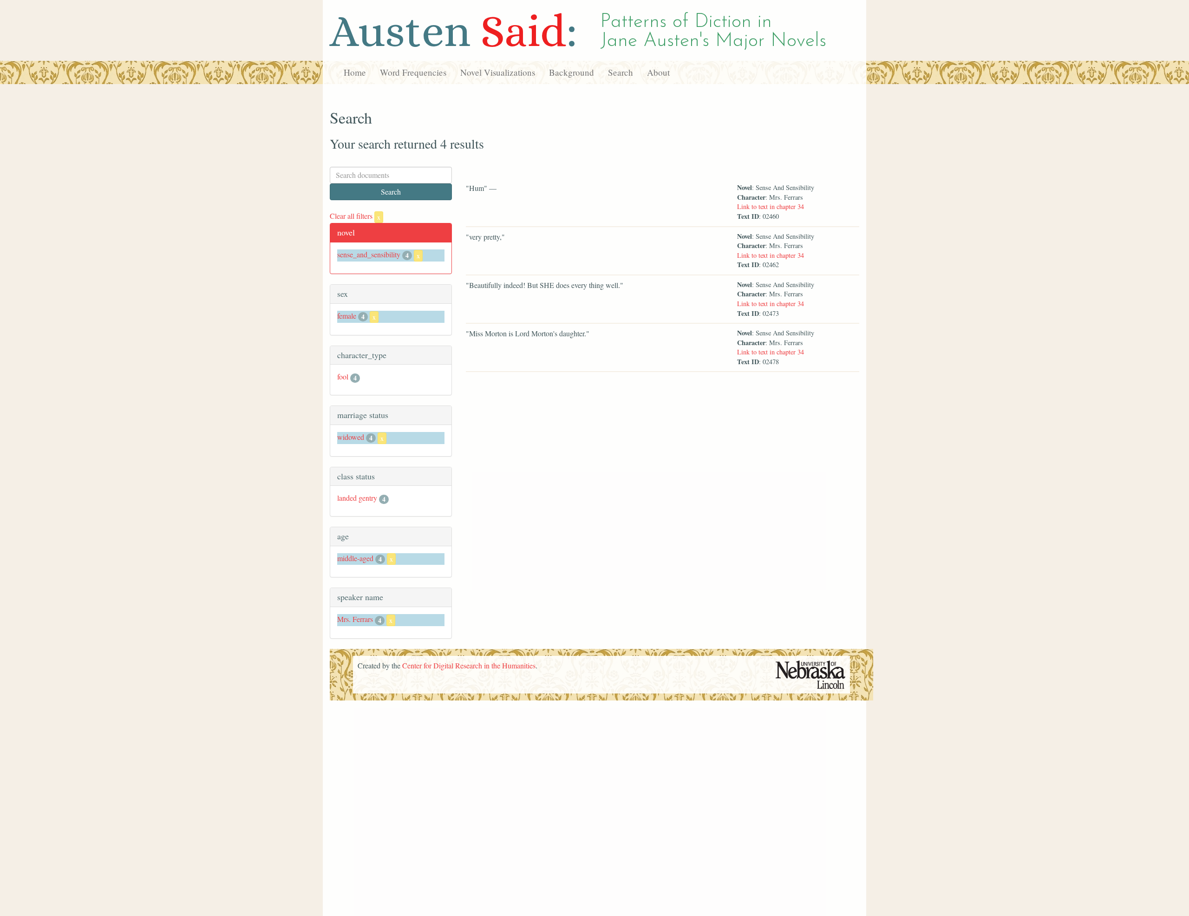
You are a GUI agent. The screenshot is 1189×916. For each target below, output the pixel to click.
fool (342, 376)
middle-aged (355, 558)
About (658, 72)
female (346, 316)
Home (355, 72)
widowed (350, 437)
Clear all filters (355, 216)
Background (571, 72)
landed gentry (357, 498)
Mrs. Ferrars (355, 619)
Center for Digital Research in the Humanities (469, 665)
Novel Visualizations (497, 72)
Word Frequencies (413, 72)
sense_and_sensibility (368, 254)
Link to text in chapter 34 (770, 206)
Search (620, 72)
